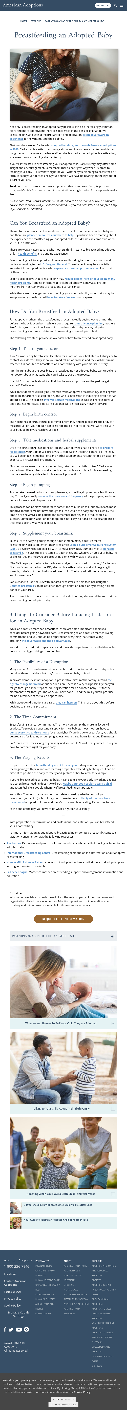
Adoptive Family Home (75, 1265)
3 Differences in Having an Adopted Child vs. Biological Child (58, 1204)
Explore (36, 21)
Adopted (96, 1280)
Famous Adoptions (102, 1337)
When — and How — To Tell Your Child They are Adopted (61, 1023)
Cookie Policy (12, 1305)
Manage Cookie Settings (18, 1314)
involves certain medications (62, 400)
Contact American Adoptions (15, 1283)
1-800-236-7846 (16, 1266)
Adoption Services (101, 1308)
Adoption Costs (72, 1270)
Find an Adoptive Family (47, 1280)
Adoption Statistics (102, 1332)
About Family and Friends (44, 1306)
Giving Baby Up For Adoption (45, 1273)
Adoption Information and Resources (104, 1268)
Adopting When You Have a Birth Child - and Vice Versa (61, 1194)
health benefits (27, 253)
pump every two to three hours (29, 732)
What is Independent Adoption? (103, 1325)
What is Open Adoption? (76, 1304)
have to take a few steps (62, 297)
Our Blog (97, 1365)
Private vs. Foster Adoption (101, 1316)
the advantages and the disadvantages (46, 641)
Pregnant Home (43, 1265)
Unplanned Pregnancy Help (47, 1287)
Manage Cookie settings (64, 1404)
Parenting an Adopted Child (104, 1292)
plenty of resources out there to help (50, 235)
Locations (10, 1274)
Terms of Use (12, 1291)
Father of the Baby (45, 1294)
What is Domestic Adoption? (73, 1278)
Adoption (97, 1275)
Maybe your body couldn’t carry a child (87, 783)
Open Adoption (43, 1313)
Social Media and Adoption (101, 1349)
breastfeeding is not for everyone (57, 765)
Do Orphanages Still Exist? (103, 1359)
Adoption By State (101, 1285)
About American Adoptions (100, 1301)
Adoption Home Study (75, 1294)
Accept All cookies (63, 1399)
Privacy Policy (12, 1298)
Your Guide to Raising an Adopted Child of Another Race (56, 1219)
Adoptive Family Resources (72, 1311)
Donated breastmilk (22, 586)
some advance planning (88, 323)
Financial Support (45, 1299)
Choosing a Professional (71, 1287)
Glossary (97, 1342)
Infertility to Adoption (76, 1299)
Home (23, 21)
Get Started (102, 5)
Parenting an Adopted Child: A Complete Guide (74, 21)
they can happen (66, 702)
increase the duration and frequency (61, 496)
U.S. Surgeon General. (54, 264)
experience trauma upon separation (76, 268)
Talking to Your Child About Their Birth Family (61, 1108)
